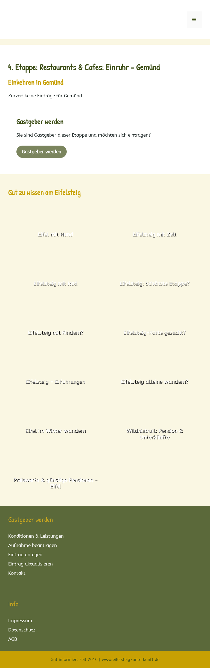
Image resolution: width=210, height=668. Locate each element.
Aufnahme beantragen (32, 545)
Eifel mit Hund (55, 234)
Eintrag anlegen (25, 554)
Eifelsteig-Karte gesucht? (155, 332)
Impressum (20, 620)
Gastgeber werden (41, 151)
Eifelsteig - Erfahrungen (55, 381)
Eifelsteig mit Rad (56, 283)
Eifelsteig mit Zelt (154, 234)
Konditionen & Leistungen (36, 536)
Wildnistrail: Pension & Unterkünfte (154, 434)
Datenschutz (21, 630)
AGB (12, 639)
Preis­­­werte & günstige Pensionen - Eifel (55, 483)
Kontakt (16, 573)
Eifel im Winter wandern (55, 431)
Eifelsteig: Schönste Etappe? (154, 283)
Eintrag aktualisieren (30, 564)
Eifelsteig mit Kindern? (55, 332)
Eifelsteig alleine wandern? (154, 381)
